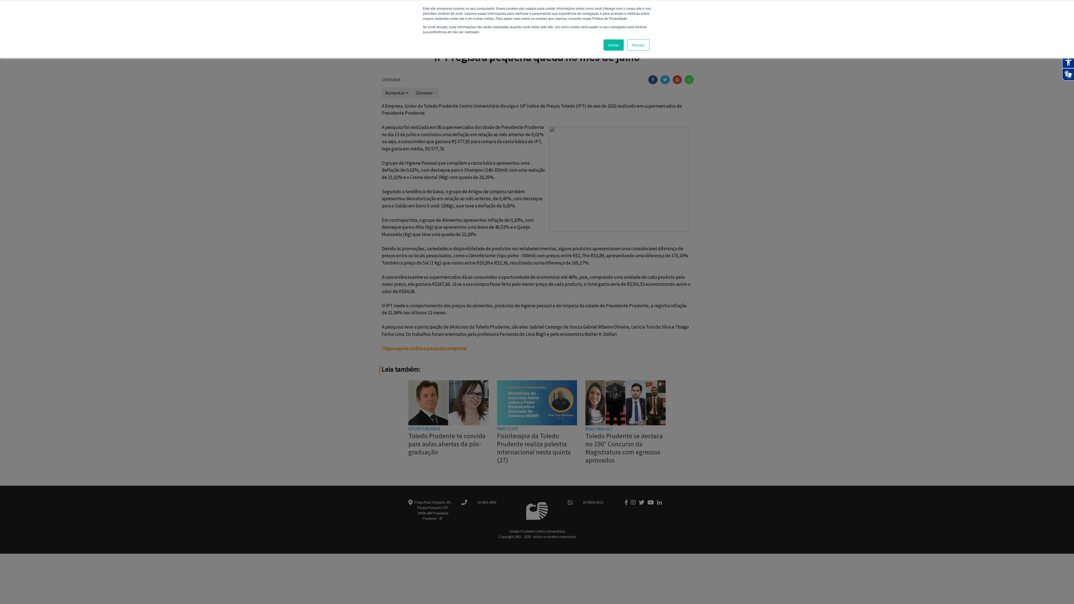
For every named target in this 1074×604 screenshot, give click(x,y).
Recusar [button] (638, 45)
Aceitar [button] (613, 45)
